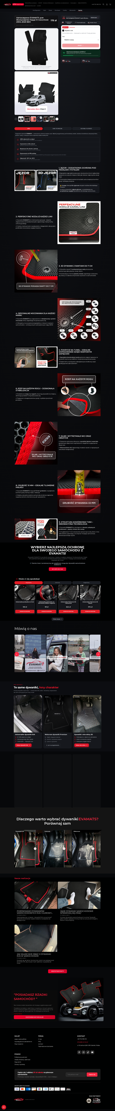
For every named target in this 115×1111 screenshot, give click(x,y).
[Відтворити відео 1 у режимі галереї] (39, 119)
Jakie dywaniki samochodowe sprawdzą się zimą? (76, 912)
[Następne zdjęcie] (55, 93)
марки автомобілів (20, 1039)
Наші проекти (18, 1044)
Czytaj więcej (18, 1013)
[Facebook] (79, 1052)
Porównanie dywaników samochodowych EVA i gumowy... (35, 912)
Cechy (65, 10)
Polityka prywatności (20, 1057)
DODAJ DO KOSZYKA (25, 611)
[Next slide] (98, 654)
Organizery (86, 582)
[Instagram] (84, 1052)
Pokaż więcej (56, 619)
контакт (40, 1044)
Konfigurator (36, 10)
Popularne (28, 582)
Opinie (80, 10)
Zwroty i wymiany (19, 1064)
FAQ (39, 1041)
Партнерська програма (45, 1046)
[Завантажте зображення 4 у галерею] (52, 119)
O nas (40, 1039)
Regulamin (17, 1062)
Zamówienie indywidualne (34, 1017)
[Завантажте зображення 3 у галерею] (46, 119)
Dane (50, 10)
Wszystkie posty (57, 971)
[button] (31, 3)
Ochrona (57, 582)
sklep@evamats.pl (82, 1042)
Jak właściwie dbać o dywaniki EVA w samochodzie (34, 955)
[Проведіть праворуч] (57, 119)
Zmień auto (94, 17)
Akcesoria (72, 10)
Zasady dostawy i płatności (22, 1059)
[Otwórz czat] (4, 1107)
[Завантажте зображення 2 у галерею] (33, 119)
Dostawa (57, 10)
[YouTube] (92, 1052)
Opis (44, 10)
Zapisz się (92, 1074)
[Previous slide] (16, 654)
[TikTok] (88, 1052)
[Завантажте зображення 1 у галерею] (27, 119)
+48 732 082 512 (96, 4)
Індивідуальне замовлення (23, 1041)
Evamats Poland (31, 1099)
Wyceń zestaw (57, 569)
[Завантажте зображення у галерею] (21, 119)
